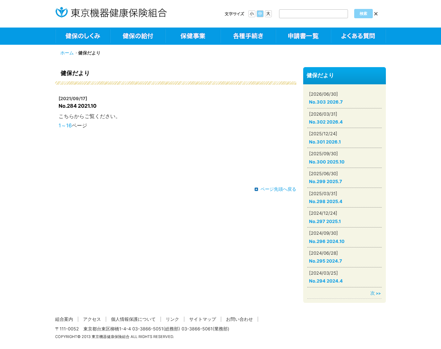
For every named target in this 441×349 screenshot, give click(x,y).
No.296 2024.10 (327, 241)
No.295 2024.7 (325, 261)
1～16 (65, 126)
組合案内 (64, 319)
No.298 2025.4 (325, 201)
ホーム (67, 52)
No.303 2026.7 (326, 102)
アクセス (92, 319)
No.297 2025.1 (325, 221)
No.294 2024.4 (326, 281)
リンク (172, 319)
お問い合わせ (239, 319)
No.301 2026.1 (325, 142)
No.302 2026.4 (326, 122)
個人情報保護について (133, 319)
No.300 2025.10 (327, 162)
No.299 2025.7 (325, 181)
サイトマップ (202, 319)
